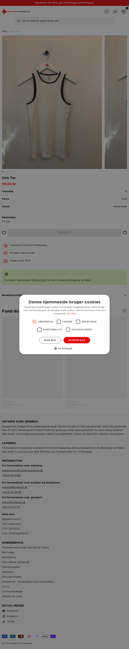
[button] (64, 348)
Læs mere (71, 313)
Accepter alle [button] (77, 340)
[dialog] (64, 324)
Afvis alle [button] (50, 340)
